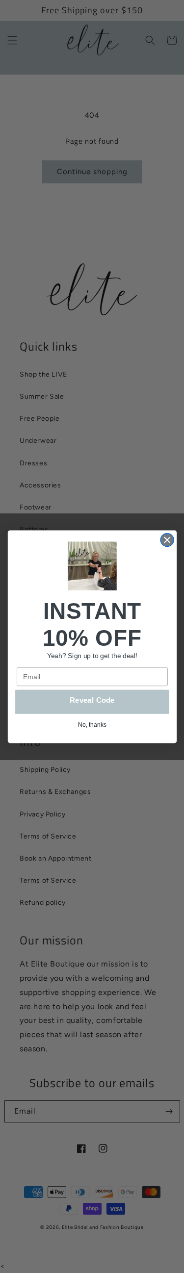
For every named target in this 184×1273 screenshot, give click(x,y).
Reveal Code (92, 700)
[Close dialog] (167, 539)
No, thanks (92, 724)
